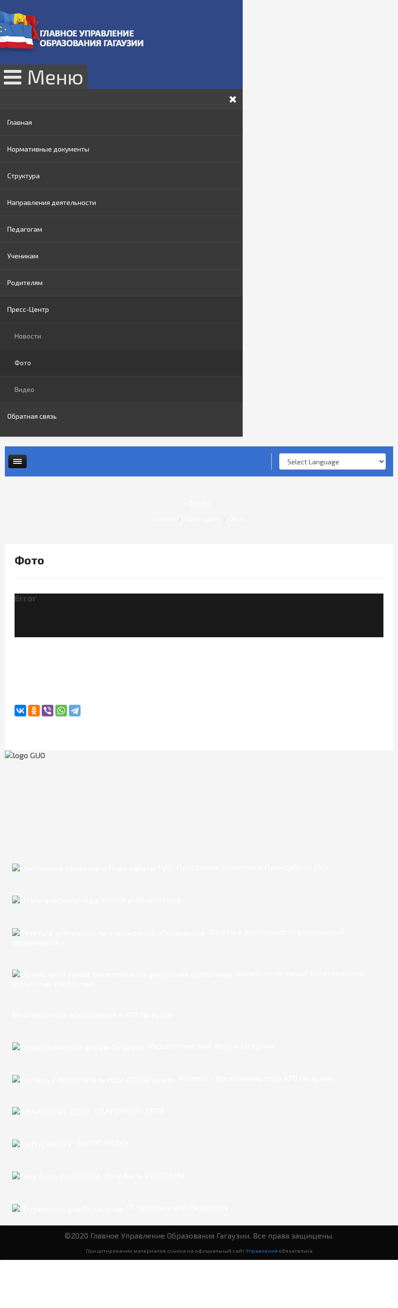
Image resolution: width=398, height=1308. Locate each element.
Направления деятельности (51, 202)
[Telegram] (75, 710)
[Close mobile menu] (233, 99)
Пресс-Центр (28, 309)
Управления (262, 1250)
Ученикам (22, 256)
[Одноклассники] (34, 710)
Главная (19, 122)
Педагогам (24, 229)
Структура (23, 175)
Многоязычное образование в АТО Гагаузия (92, 1014)
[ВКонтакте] (20, 710)
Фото (23, 362)
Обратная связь (32, 416)
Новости (28, 336)
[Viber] (47, 710)
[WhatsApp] (61, 710)
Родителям (25, 282)
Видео (24, 389)
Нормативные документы (48, 149)
